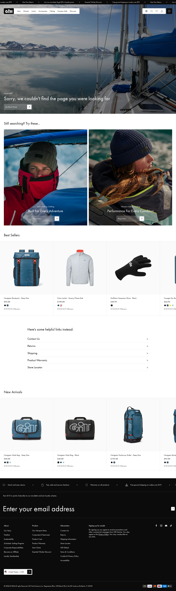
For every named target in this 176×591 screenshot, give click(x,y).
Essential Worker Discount (93, 2)
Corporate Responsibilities (13, 547)
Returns (63, 535)
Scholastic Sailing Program (14, 543)
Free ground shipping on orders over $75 (126, 2)
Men (19, 11)
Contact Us (64, 530)
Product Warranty (38, 543)
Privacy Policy (103, 534)
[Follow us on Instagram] (161, 526)
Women (26, 11)
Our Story (7, 530)
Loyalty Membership (11, 556)
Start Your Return (27, 2)
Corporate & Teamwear (41, 535)
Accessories (43, 11)
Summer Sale (62, 11)
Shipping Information (68, 539)
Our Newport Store (39, 530)
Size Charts (36, 547)
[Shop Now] (45, 177)
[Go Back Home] (88, 59)
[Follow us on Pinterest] (166, 526)
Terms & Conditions (67, 552)
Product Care (37, 539)
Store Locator (65, 543)
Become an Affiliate (11, 552)
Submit (174, 509)
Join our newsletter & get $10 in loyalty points (59, 2)
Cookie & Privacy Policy (69, 556)
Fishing (52, 11)
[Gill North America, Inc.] (8, 11)
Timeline (7, 535)
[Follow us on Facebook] (156, 526)
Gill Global (64, 547)
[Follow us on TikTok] (171, 526)
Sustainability (9, 539)
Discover (73, 11)
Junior (34, 11)
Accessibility (64, 560)
